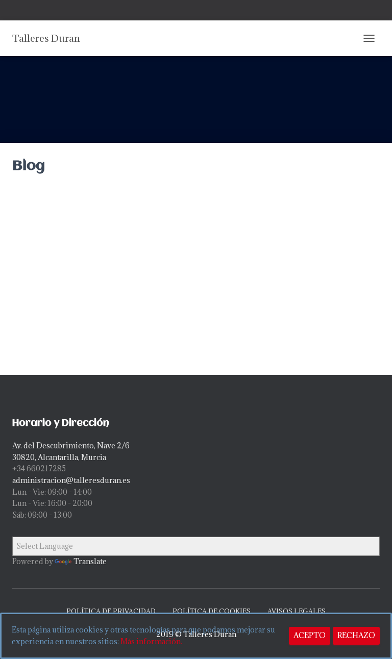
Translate (90, 561)
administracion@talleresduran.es (71, 480)
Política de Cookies (212, 611)
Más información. (151, 641)
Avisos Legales (296, 611)
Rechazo (356, 635)
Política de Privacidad (111, 611)
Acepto (309, 635)
